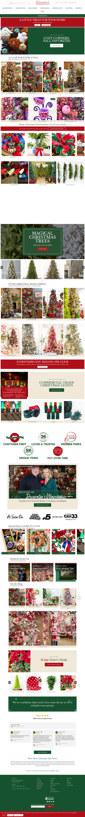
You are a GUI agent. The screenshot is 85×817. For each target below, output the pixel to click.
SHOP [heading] (38, 778)
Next (83, 144)
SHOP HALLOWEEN (46, 25)
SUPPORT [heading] (52, 778)
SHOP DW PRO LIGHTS (57, 390)
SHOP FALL (37, 25)
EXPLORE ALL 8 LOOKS (42, 366)
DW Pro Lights (72, 2)
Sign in (57, 2)
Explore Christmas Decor (57, 128)
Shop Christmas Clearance (54, 664)
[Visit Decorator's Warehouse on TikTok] (58, 770)
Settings (4, 815)
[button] (76, 3)
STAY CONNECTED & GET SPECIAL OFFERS (42, 804)
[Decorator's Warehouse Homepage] (49, 797)
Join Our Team (53, 790)
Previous (2, 144)
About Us (38, 788)
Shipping (52, 780)
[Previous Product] (2, 267)
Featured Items (39, 785)
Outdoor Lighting (40, 783)
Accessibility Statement (54, 791)
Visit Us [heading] (14, 778)
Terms (51, 786)
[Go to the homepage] (42, 2)
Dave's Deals (39, 786)
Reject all (10, 815)
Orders (68, 780)
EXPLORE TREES (42, 248)
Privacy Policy (53, 785)
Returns (51, 782)
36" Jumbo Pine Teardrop (51, 691)
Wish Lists (68, 783)
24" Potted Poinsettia (68, 691)
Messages (69, 782)
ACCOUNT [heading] (69, 778)
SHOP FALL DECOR (57, 45)
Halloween (19, 15)
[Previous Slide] (1, 15)
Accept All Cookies (18, 815)
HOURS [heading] (14, 784)
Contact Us (52, 788)
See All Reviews (42, 752)
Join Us (61, 2)
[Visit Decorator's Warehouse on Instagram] (51, 770)
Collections (39, 780)
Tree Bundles (39, 782)
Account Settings (70, 785)
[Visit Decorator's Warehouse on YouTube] (56, 770)
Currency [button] (65, 2)
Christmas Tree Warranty (55, 783)
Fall (14, 15)
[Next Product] (83, 267)
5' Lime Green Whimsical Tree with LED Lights (16, 691)
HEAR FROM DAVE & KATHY (42, 505)
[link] (47, 801)
